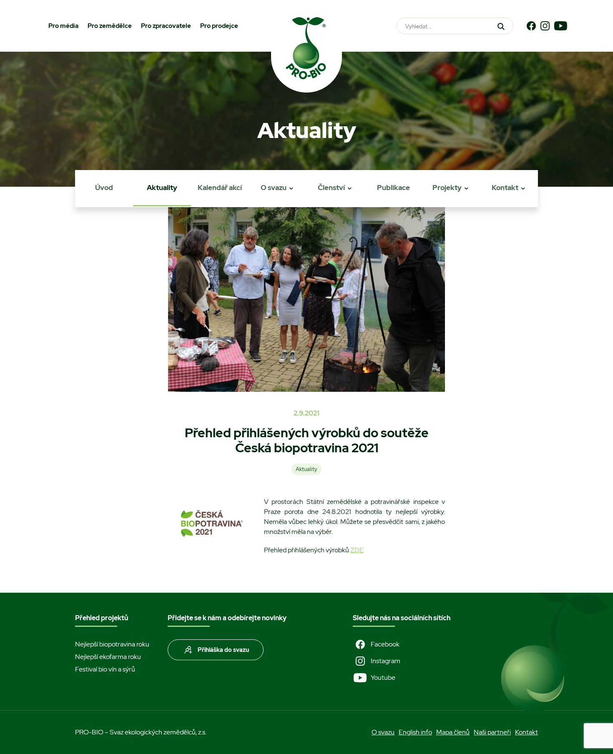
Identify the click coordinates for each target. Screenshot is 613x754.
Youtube (383, 677)
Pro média (63, 26)
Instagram (385, 660)
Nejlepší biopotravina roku (112, 644)
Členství (331, 187)
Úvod (104, 187)
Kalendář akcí (220, 187)
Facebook (385, 644)
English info (415, 732)
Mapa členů (453, 732)
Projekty (447, 187)
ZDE (357, 550)
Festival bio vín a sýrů (105, 669)
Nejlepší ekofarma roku (108, 656)
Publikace (393, 187)
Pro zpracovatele (166, 26)
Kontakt (505, 187)
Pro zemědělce (110, 26)
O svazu (273, 187)
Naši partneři (492, 732)
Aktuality (162, 187)
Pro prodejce (219, 26)
